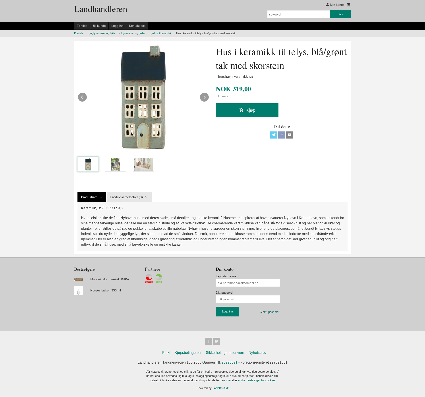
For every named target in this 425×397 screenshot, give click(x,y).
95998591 (230, 362)
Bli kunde (99, 25)
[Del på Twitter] (273, 135)
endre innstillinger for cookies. (257, 380)
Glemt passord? (270, 312)
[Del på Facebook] (281, 135)
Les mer (226, 380)
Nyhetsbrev (258, 353)
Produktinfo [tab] (89, 197)
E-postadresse (226, 276)
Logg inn (117, 25)
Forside (82, 25)
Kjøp (250, 110)
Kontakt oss (137, 25)
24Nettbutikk (220, 388)
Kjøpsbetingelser (188, 353)
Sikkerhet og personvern (225, 353)
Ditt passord (224, 292)
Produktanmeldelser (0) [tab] (126, 197)
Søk (340, 14)
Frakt (166, 353)
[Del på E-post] (289, 135)
